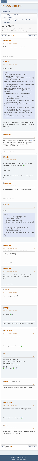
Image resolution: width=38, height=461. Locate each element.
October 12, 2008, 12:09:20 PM (10, 271)
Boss (30, 20)
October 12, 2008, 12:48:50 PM (10, 292)
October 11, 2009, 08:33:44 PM (10, 428)
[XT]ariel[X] (8, 330)
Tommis (20, 20)
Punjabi (7, 157)
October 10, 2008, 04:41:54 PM (10, 137)
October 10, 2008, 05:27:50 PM (10, 186)
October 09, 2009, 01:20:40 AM (10, 333)
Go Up (3, 446)
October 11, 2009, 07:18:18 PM (10, 405)
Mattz (6, 381)
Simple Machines (23, 459)
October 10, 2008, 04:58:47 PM (10, 159)
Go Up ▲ (25, 457)
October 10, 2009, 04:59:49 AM (10, 384)
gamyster (7, 40)
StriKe (23, 20)
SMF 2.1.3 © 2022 (15, 459)
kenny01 (15, 20)
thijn (6, 353)
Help (12, 457)
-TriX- (27, 20)
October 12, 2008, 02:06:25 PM (10, 310)
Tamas (6, 62)
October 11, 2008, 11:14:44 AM (10, 248)
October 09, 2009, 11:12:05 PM (10, 356)
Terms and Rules (18, 457)
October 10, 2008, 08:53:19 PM (10, 207)
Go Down (4, 35)
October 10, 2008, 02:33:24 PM (10, 64)
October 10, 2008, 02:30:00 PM (10, 43)
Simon (10, 20)
